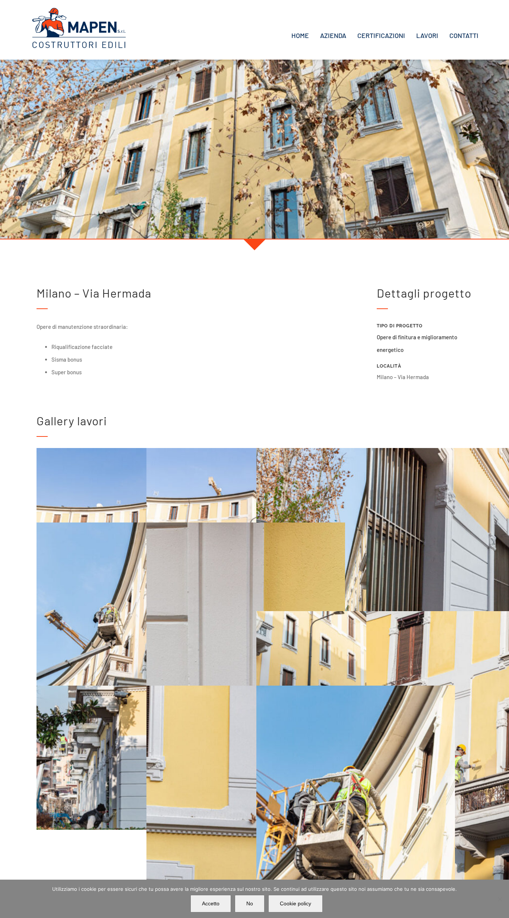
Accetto (210, 903)
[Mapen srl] (79, 10)
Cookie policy (295, 903)
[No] (499, 899)
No (249, 903)
